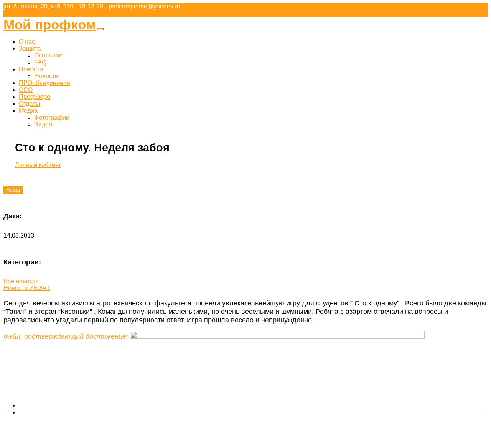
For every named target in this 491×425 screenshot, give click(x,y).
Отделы (29, 103)
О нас (27, 41)
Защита (30, 48)
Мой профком (49, 24)
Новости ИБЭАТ (26, 288)
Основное (48, 55)
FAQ (40, 62)
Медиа (28, 110)
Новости (31, 69)
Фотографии (51, 117)
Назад (13, 190)
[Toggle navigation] (100, 29)
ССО (26, 90)
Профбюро (34, 97)
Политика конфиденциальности (64, 412)
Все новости (21, 281)
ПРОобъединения (44, 83)
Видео (43, 124)
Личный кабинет (38, 165)
